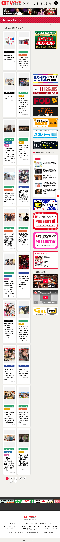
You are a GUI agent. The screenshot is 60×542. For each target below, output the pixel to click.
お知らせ (10, 532)
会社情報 (51, 532)
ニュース (33, 3)
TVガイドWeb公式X (30, 529)
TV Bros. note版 (42, 526)
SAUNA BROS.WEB (52, 526)
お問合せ (45, 532)
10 (11, 481)
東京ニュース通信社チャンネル (24, 528)
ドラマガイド (29, 3)
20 (15, 481)
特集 (37, 3)
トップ (11, 523)
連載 (41, 3)
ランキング (50, 4)
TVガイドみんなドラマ (9, 528)
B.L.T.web (24, 526)
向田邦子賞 (24, 4)
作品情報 (45, 3)
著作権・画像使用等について (33, 532)
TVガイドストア (37, 528)
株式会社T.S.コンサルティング (50, 528)
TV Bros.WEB (32, 526)
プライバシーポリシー (19, 532)
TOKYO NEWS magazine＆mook (12, 526)
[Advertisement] (45, 61)
